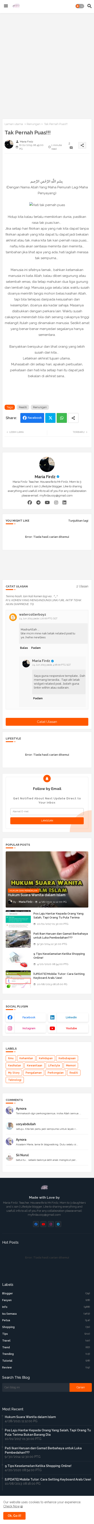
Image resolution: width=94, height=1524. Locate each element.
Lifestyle (54, 1065)
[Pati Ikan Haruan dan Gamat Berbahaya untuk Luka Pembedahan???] (18, 939)
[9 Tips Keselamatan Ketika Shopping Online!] (18, 959)
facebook (29, 1017)
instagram (29, 1028)
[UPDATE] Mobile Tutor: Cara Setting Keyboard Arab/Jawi (59, 975)
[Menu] (6, 6)
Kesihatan (14, 1065)
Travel (46, 1340)
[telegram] (38, 502)
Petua (46, 1320)
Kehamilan (26, 1058)
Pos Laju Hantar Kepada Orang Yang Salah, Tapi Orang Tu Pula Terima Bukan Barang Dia (58, 917)
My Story (14, 1072)
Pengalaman (34, 1072)
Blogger (46, 1293)
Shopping (46, 1327)
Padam (36, 647)
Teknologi (14, 1079)
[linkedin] (64, 502)
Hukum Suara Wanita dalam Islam (30, 1417)
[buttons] (36, 1224)
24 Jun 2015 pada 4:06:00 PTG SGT (51, 664)
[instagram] (56, 502)
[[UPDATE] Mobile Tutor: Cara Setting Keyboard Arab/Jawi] (18, 979)
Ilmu (11, 1058)
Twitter (50, 418)
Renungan (33, 124)
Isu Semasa (46, 1313)
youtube (71, 1028)
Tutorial (46, 1360)
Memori (71, 1065)
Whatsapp (62, 418)
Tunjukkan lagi (78, 520)
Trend (46, 1347)
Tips (46, 1333)
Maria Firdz (45, 476)
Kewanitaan (34, 1065)
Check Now (11, 1506)
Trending (46, 1354)
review (46, 1367)
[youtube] (47, 502)
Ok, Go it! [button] (14, 1515)
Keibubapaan (67, 1058)
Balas (24, 647)
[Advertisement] (47, 65)
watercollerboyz (32, 614)
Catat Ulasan (47, 722)
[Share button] (73, 418)
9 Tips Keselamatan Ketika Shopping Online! (59, 955)
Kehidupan (46, 1058)
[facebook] (30, 502)
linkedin (71, 1017)
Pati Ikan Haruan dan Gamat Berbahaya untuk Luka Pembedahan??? (60, 935)
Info (46, 1307)
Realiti (23, 407)
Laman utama (14, 124)
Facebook (35, 417)
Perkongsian (56, 1072)
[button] (79, 6)
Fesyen (46, 1300)
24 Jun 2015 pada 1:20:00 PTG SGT (38, 618)
